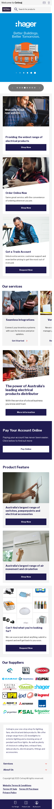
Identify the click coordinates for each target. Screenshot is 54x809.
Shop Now (26, 147)
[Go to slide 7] (32, 87)
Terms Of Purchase (28, 789)
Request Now (26, 270)
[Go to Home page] (6, 9)
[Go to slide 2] (19, 87)
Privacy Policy (9, 792)
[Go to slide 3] (22, 87)
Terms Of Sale (10, 789)
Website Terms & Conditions (17, 785)
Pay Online (26, 449)
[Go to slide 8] (34, 87)
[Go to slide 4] (24, 88)
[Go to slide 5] (27, 87)
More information (26, 412)
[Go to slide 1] (17, 87)
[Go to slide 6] (29, 87)
